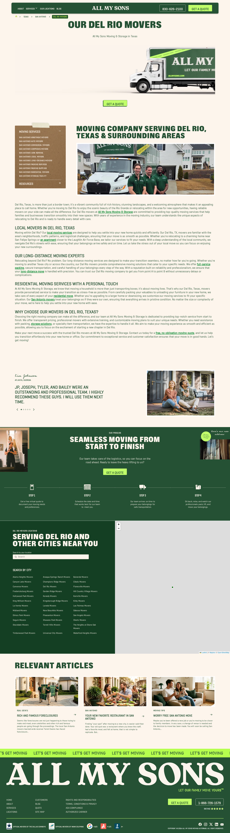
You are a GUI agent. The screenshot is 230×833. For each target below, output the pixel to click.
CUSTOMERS (41, 799)
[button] (40, 131)
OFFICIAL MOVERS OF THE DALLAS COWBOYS (29, 826)
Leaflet (204, 652)
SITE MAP (39, 811)
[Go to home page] (16, 17)
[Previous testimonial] (17, 409)
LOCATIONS (11, 811)
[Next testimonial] (33, 409)
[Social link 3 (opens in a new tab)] (211, 825)
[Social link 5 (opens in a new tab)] (222, 825)
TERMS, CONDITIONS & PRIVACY (81, 803)
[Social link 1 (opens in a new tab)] (200, 825)
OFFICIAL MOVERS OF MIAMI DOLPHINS (70, 826)
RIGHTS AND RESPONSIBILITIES (81, 799)
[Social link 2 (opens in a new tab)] (205, 825)
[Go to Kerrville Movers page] (172, 587)
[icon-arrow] (75, 714)
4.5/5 (109, 826)
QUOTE (38, 807)
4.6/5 (96, 826)
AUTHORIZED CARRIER (76, 811)
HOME (9, 799)
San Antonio (40, 17)
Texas (25, 17)
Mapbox (213, 652)
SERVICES (11, 807)
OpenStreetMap (223, 652)
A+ (122, 826)
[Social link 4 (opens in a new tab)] (216, 825)
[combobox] (52, 557)
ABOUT (9, 803)
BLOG (37, 803)
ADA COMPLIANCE (74, 807)
